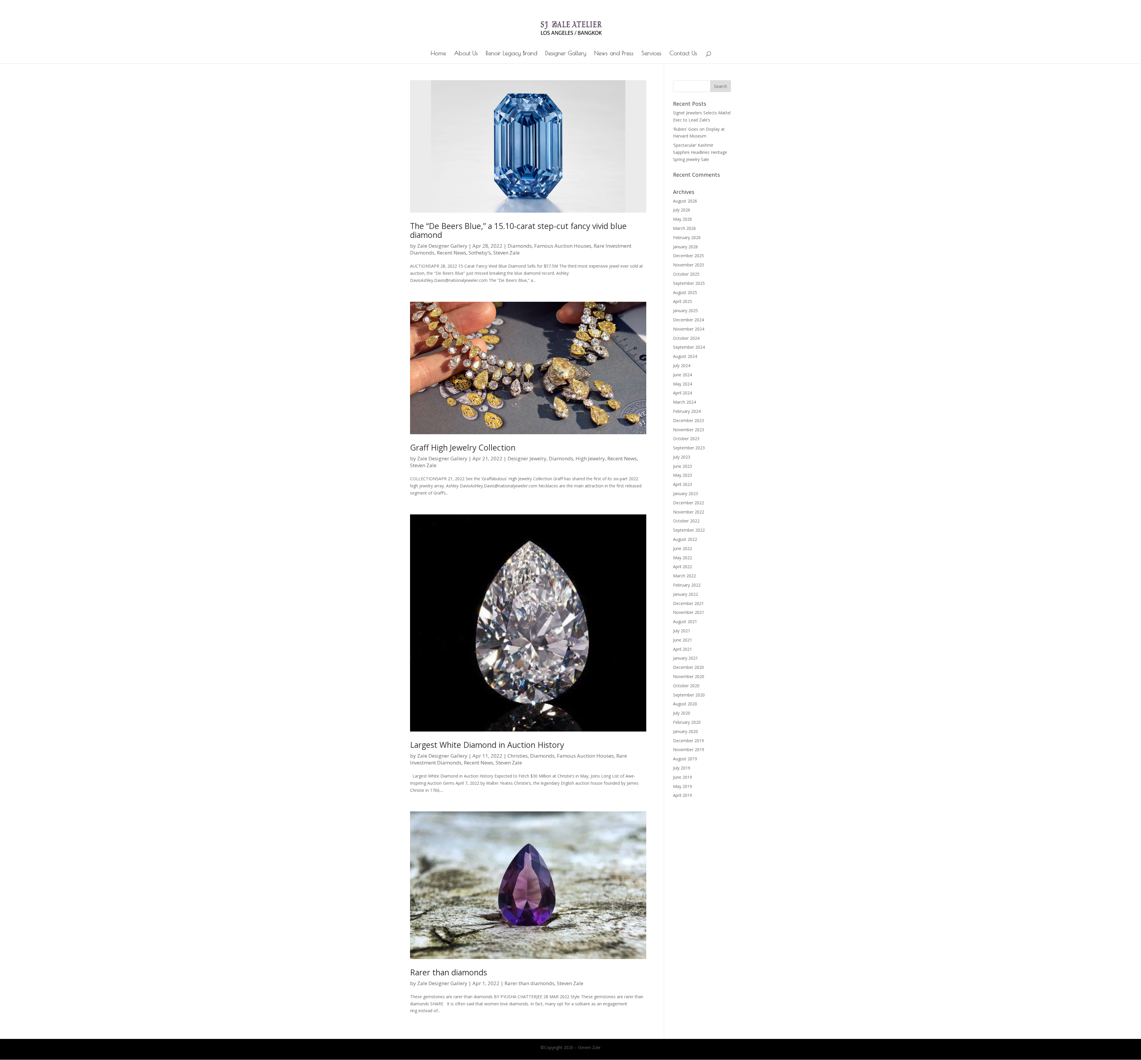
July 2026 (681, 210)
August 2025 (685, 292)
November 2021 (688, 612)
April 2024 (682, 393)
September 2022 (689, 530)
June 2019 (682, 777)
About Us (466, 53)
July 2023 (681, 457)
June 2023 (682, 466)
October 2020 (686, 685)
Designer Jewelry (527, 458)
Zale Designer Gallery (442, 245)
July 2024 (681, 365)
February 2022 (687, 585)
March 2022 (684, 576)
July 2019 (681, 768)
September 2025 (689, 283)
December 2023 (688, 420)
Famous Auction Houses (562, 245)
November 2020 (688, 676)
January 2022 (685, 594)
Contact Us (683, 53)
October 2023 (686, 438)
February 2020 (687, 722)
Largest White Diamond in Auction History (487, 744)
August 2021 (685, 621)
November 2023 (688, 429)
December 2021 (688, 603)
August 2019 (685, 759)
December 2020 (688, 667)
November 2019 (688, 749)
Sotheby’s (480, 252)
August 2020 (685, 704)
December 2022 (688, 502)
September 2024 (689, 347)
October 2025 (686, 274)
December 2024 (688, 320)
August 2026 (685, 201)
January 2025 (685, 310)
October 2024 (686, 338)
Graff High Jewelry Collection (463, 447)
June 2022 (682, 548)
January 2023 (685, 493)
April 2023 (682, 484)
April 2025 (682, 301)
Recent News (451, 252)
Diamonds (520, 245)
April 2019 (682, 795)
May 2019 (682, 786)
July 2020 (681, 713)
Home (438, 53)
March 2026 (684, 228)
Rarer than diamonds (448, 972)
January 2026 (685, 246)
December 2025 (688, 255)
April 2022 (682, 566)
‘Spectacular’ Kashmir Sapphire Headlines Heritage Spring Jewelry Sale (700, 152)
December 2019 (688, 740)
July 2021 (681, 631)
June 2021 (682, 640)
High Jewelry (590, 458)
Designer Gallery (565, 53)
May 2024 (682, 384)
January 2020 (685, 731)
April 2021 (682, 649)
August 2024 (685, 356)
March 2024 (684, 402)
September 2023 (689, 448)
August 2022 (685, 539)
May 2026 (682, 219)
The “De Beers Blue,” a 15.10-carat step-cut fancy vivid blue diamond (518, 230)
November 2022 (688, 512)
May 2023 (682, 475)
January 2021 (685, 658)
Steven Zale (506, 252)
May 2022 (682, 557)
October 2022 (686, 521)
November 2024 (688, 329)
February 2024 (687, 411)
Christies (518, 755)
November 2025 (688, 265)
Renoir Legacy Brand (511, 53)
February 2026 (687, 237)
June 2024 (682, 374)
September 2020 (689, 695)
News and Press (613, 53)
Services (651, 53)
